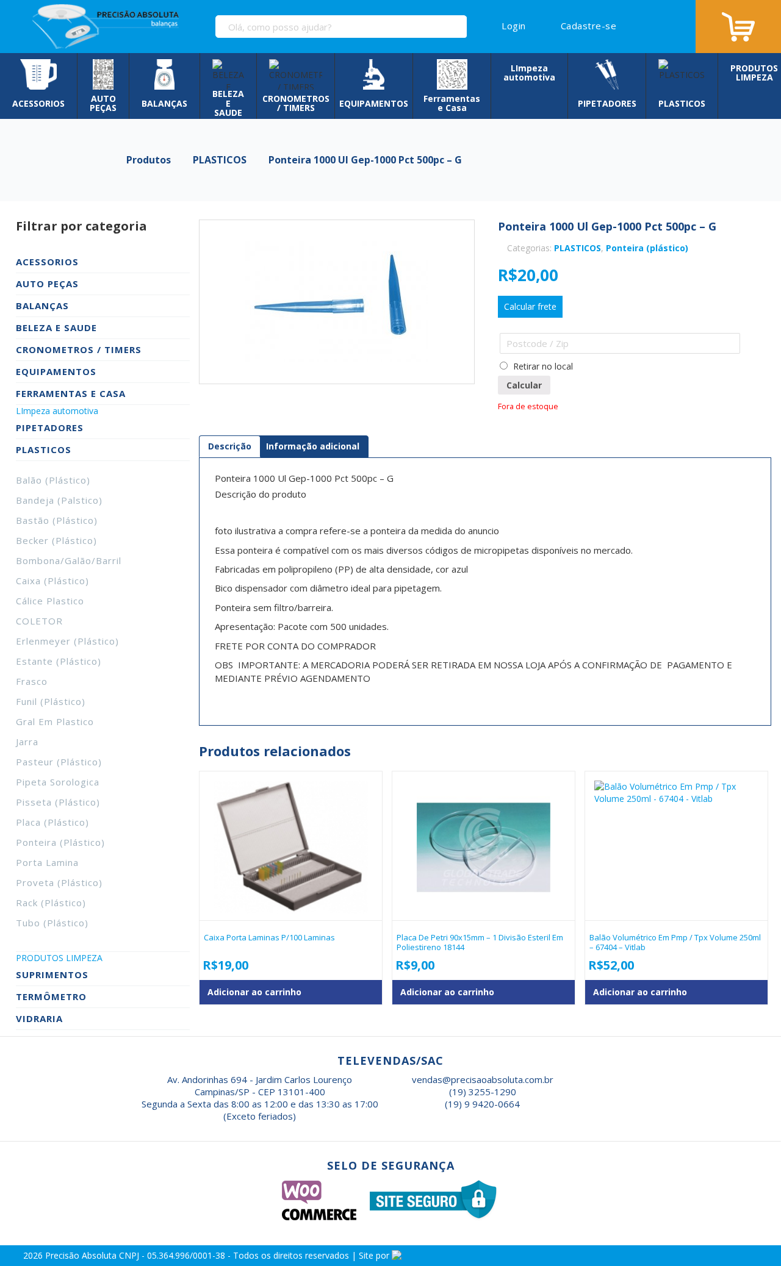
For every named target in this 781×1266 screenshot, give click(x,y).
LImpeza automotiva (57, 411)
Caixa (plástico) (52, 580)
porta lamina (47, 862)
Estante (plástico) (58, 661)
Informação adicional (312, 446)
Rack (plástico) (51, 902)
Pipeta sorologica (57, 782)
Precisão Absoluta (82, 1255)
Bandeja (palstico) (59, 500)
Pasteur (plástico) (59, 762)
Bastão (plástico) (57, 520)
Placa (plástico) (52, 822)
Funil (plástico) (50, 701)
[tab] (230, 446)
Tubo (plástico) (52, 923)
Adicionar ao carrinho (254, 992)
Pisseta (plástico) (58, 802)
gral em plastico (55, 721)
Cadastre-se (588, 26)
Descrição (229, 446)
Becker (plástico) (56, 540)
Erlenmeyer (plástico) (67, 641)
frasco (32, 681)
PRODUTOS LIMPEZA (59, 958)
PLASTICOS (577, 248)
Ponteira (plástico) (60, 842)
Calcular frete (530, 306)
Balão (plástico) (53, 480)
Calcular (524, 385)
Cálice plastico (50, 601)
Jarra (27, 741)
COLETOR (39, 621)
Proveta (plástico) (59, 882)
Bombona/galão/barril (68, 560)
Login (514, 26)
